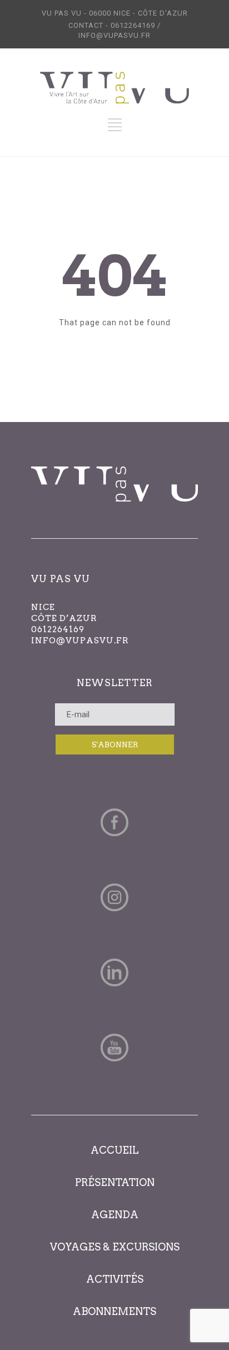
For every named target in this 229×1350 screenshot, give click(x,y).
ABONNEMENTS (114, 1311)
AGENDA (114, 1214)
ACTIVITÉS (114, 1279)
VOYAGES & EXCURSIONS (115, 1247)
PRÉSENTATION (115, 1182)
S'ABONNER (115, 744)
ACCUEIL (115, 1150)
